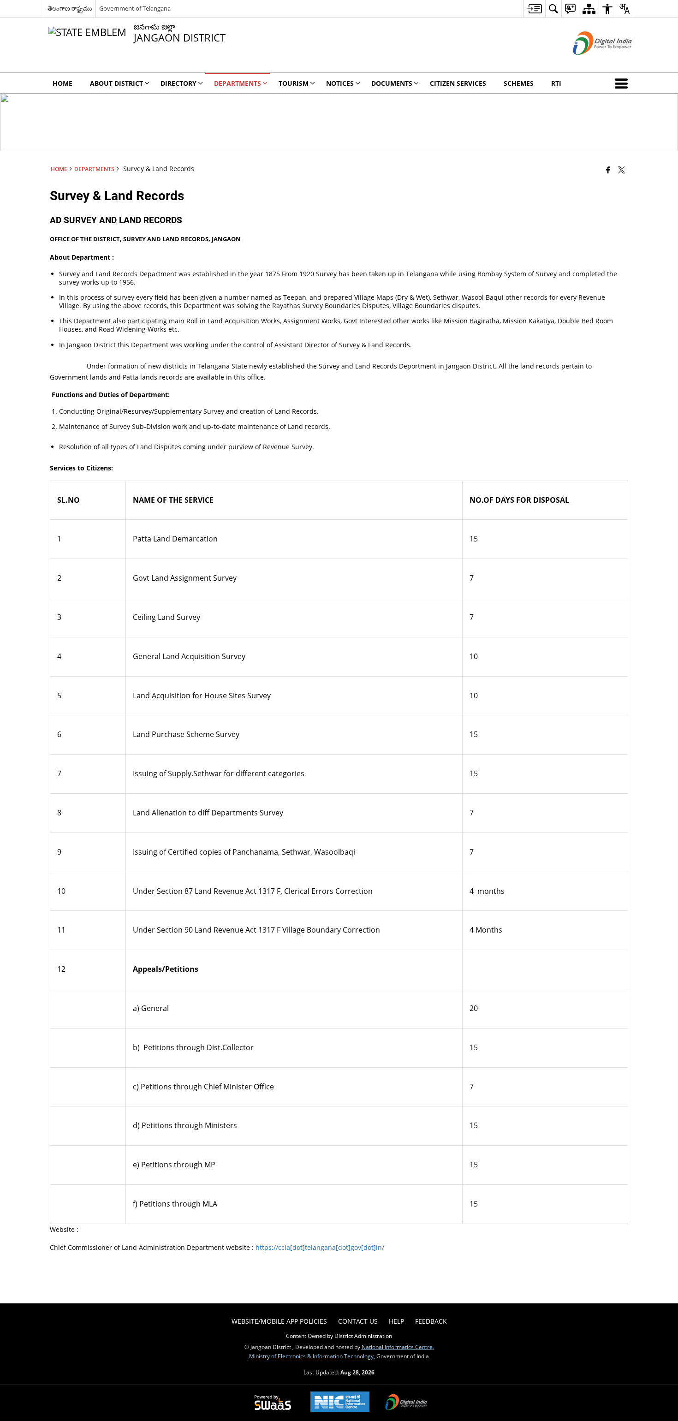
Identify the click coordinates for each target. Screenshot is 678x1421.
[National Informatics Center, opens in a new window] (339, 1403)
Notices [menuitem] (340, 83)
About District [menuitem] (116, 83)
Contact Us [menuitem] (358, 1321)
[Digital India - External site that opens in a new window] (591, 62)
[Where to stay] (608, 169)
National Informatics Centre (397, 1346)
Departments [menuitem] (237, 83)
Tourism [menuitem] (294, 83)
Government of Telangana (135, 8)
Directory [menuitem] (178, 83)
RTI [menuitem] (556, 83)
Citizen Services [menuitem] (458, 83)
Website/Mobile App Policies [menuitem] (279, 1321)
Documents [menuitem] (391, 83)
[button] (623, 83)
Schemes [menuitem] (519, 83)
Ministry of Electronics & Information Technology (311, 1356)
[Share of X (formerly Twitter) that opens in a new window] (621, 169)
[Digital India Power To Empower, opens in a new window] (406, 1403)
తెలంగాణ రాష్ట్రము (70, 8)
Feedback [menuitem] (431, 1321)
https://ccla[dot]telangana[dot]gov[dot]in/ (320, 1247)
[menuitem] (534, 8)
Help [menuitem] (396, 1321)
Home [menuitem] (62, 83)
